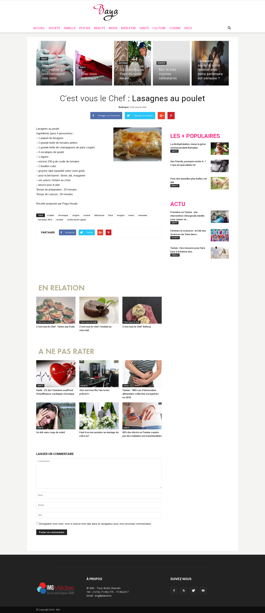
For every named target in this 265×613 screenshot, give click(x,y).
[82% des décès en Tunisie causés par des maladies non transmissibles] (142, 415)
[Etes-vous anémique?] (93, 63)
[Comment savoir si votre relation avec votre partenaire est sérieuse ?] (210, 63)
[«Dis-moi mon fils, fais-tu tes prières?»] (99, 373)
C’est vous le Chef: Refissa (136, 326)
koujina (120, 215)
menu (131, 215)
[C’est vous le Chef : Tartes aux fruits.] (56, 310)
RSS (204, 285)
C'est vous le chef (138, 107)
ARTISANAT (123, 63)
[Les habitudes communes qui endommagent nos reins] (54, 63)
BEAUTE (99, 28)
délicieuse (99, 215)
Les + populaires (195, 136)
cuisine (86, 215)
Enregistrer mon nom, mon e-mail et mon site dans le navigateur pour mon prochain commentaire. (95, 523)
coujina (75, 215)
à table (50, 215)
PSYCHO (84, 28)
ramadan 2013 (45, 219)
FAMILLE (70, 28)
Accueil (39, 28)
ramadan (142, 215)
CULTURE (159, 28)
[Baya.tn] (105, 12)
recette (59, 219)
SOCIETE (54, 28)
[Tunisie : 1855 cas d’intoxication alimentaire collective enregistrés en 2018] (142, 373)
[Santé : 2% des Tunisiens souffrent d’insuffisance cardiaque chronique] (56, 373)
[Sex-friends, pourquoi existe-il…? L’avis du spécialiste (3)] (220, 166)
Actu (177, 204)
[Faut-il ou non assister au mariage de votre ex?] (99, 415)
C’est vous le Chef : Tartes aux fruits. (55, 326)
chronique (63, 215)
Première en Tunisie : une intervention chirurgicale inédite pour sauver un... (187, 216)
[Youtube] (203, 590)
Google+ (218, 285)
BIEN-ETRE (128, 28)
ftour (110, 215)
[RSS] (183, 590)
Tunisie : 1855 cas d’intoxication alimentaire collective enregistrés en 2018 (140, 394)
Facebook (177, 285)
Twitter (190, 285)
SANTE (144, 28)
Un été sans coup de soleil (50, 432)
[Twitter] (193, 590)
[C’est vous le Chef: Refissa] (142, 310)
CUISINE (175, 28)
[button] (229, 28)
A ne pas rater (66, 351)
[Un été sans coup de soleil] (56, 415)
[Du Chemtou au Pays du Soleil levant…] (132, 63)
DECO (188, 28)
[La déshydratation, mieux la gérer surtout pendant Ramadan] (220, 148)
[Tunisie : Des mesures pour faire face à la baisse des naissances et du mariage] (220, 252)
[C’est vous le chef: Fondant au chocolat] (99, 310)
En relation (61, 288)
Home (126, 385)
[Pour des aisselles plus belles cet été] (220, 183)
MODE (113, 28)
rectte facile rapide (76, 219)
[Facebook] (174, 590)
